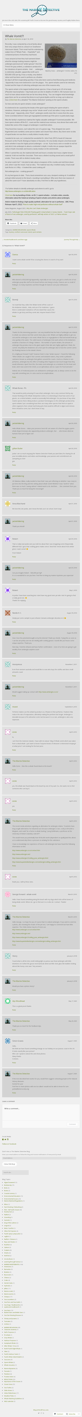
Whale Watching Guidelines (13, 1398)
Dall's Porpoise (9, 1332)
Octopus (7, 1297)
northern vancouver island (23, 232)
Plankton (7, 1374)
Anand (15, 707)
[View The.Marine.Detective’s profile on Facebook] (3, 1139)
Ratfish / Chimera (9, 1239)
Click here (14, 100)
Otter (5, 1351)
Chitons (6, 1277)
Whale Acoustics (9, 1365)
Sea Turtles (8, 1388)
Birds (5, 1188)
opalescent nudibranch (11, 1307)
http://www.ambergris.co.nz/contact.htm (26, 850)
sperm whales (37, 232)
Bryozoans (7, 1275)
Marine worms (8, 1294)
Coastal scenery (9, 1193)
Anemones (7, 1267)
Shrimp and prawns (10, 1319)
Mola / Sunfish (9, 1228)
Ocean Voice (8, 1384)
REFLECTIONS (8, 1379)
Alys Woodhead (18, 1001)
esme (14, 732)
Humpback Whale (10, 1343)
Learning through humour (12, 1262)
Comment (72, 1124)
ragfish (6, 1236)
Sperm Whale (31, 230)
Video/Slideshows (10, 1393)
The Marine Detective (14, 39)
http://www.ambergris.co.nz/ (48, 692)
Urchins (6, 1324)
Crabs (6, 1280)
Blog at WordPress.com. (41, 1410)
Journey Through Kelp (71, 239)
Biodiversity (8, 1185)
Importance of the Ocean (12, 1381)
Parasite (7, 1371)
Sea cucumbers (9, 1299)
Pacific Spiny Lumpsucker (12, 1234)
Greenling (7, 1217)
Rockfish (7, 1245)
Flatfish (6, 1215)
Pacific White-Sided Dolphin (13, 1357)
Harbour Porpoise (10, 1340)
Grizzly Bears (8, 1259)
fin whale (7, 1335)
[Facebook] (41, 1413)
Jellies (6, 1288)
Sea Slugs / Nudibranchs (12, 1305)
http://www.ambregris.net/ (21, 854)
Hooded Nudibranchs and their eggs (15, 239)
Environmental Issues (11, 1199)
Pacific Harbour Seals (11, 1354)
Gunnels (7, 1220)
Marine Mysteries (9, 1368)
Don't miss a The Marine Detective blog (16, 1151)
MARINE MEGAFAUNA (19, 230)
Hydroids (7, 1286)
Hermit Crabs (8, 1283)
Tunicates (7, 1321)
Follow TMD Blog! (9, 1164)
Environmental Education (12, 1196)
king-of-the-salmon (10, 1223)
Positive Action (8, 1377)
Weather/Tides (9, 1396)
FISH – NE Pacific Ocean (11, 1210)
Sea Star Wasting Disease (12, 1315)
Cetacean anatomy (10, 1329)
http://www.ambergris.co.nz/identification (20, 191)
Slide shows (8, 1390)
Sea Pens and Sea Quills (12, 1302)
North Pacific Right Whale (12, 1349)
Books (6, 1191)
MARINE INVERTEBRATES (12, 1264)
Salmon (6, 1247)
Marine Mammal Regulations (13, 1201)
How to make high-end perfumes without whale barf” (43, 204)
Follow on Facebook (9, 1144)
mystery (11, 232)
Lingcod (6, 1226)
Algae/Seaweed (9, 1182)
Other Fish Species (10, 1231)
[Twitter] (39, 1413)
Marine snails (8, 1291)
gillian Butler (17, 448)
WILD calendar (8, 1401)
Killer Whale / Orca (10, 1346)
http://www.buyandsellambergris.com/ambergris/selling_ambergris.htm (36, 862)
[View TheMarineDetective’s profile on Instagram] (8, 1139)
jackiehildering (18, 274)
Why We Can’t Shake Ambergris (37, 208)
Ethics (6, 1204)
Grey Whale (8, 1338)
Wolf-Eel (7, 1256)
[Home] (41, 11)
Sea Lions (7, 1360)
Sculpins (7, 1250)
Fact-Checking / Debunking (12, 1207)
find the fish (8, 1212)
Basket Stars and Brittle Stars (13, 1312)
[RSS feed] (43, 1413)
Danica (15, 254)
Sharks (6, 1253)
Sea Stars (7, 1310)
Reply (14, 263)
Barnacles (7, 1269)
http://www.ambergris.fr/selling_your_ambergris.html (30, 858)
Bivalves (6, 1272)
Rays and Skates (9, 1242)
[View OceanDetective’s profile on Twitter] (5, 1139)
